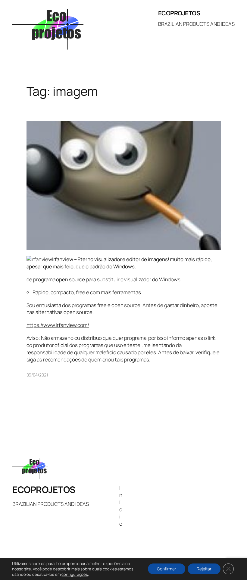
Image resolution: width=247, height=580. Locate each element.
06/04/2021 (37, 375)
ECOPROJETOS (179, 13)
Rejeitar (204, 569)
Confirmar (166, 569)
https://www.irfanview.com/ (58, 325)
